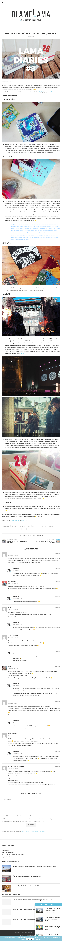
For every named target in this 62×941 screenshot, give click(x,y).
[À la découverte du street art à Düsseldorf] (6, 878)
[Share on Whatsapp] (40, 535)
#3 (43, 92)
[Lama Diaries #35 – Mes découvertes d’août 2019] (39, 919)
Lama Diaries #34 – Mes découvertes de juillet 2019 (52, 927)
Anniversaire (6, 526)
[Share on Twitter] (37, 535)
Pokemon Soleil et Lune (8, 528)
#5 (47, 92)
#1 (39, 92)
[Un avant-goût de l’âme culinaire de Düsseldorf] (6, 888)
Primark (18, 528)
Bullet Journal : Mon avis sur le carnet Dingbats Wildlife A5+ (32, 900)
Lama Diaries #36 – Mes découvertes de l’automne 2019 (52, 910)
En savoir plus (38, 939)
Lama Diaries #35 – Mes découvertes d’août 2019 (52, 919)
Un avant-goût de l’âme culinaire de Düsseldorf (28, 886)
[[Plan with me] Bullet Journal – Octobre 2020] (6, 912)
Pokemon (51, 526)
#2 (41, 92)
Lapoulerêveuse (13, 635)
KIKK (29, 526)
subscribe (38, 819)
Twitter (12, 520)
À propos (17, 932)
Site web (22, 353)
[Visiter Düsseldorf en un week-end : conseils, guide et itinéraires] (6, 868)
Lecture (34, 526)
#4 (45, 92)
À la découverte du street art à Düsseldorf (27, 876)
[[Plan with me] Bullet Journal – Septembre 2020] (6, 922)
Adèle (10, 701)
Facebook (17, 520)
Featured (14, 526)
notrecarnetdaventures (16, 766)
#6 (49, 92)
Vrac (24, 528)
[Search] (59, 2)
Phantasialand (42, 526)
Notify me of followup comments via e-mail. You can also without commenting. (28, 819)
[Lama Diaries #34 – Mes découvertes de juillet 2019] (39, 927)
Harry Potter (22, 526)
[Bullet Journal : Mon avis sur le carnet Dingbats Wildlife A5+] (6, 902)
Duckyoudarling (13, 553)
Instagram (23, 520)
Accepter (30, 939)
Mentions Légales (27, 932)
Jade (9, 666)
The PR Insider (12, 581)
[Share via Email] (42, 535)
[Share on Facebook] (35, 535)
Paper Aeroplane (13, 733)
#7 (51, 92)
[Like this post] (34, 535)
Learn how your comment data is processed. (33, 831)
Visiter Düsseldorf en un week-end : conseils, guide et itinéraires (34, 866)
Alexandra (16, 568)
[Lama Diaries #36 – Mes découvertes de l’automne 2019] (39, 910)
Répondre (57, 553)
